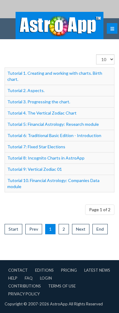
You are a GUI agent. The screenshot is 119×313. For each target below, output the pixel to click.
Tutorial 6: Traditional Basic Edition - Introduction (54, 135)
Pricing (69, 270)
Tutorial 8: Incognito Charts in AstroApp (46, 157)
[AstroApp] (59, 25)
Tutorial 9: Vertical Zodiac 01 (34, 169)
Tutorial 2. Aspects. (26, 90)
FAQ (29, 278)
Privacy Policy (24, 293)
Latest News (97, 270)
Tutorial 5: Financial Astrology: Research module (53, 124)
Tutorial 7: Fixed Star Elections (36, 146)
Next (80, 229)
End (100, 229)
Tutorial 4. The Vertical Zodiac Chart (42, 112)
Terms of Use (62, 286)
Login (46, 278)
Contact (18, 270)
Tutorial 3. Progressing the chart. (38, 101)
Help (12, 278)
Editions (44, 270)
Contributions (24, 286)
